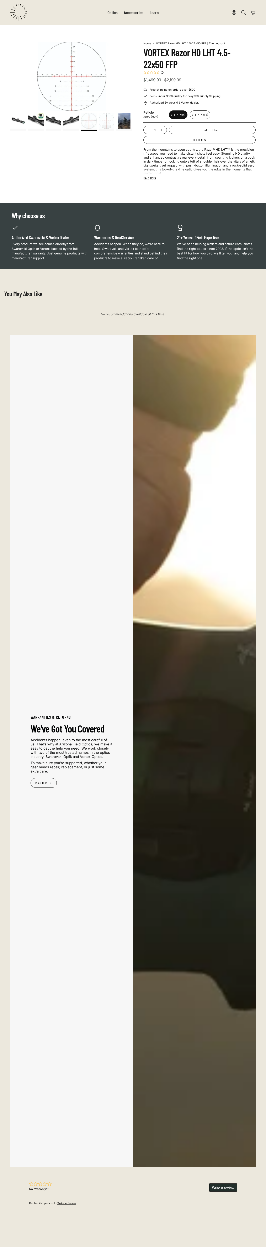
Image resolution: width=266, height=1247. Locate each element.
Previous (10, 76)
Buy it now (200, 140)
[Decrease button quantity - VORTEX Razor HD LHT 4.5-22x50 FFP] (148, 130)
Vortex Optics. (91, 757)
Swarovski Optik (59, 757)
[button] (112, 12)
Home (147, 43)
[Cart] (253, 12)
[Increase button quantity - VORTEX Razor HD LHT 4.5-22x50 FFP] (162, 130)
